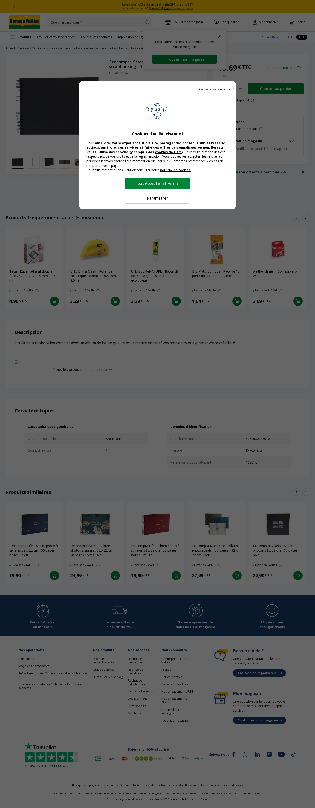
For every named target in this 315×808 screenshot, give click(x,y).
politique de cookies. (175, 170)
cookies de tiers (168, 152)
